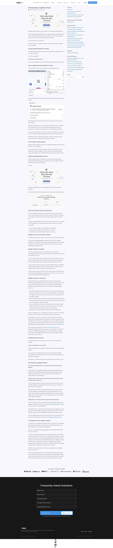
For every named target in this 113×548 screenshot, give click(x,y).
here (31, 165)
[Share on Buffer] (55, 543)
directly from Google (47, 354)
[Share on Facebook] (55, 547)
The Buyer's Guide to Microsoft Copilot (75, 27)
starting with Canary (55, 404)
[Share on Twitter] (55, 540)
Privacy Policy (80, 536)
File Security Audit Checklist (72, 52)
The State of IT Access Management (74, 63)
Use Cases (65, 2)
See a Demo (93, 2)
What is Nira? (46, 2)
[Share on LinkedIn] (55, 545)
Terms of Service (88, 536)
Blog (86, 531)
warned (37, 439)
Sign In (85, 2)
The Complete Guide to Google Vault (74, 29)
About (82, 531)
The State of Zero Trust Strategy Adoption (75, 67)
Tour (79, 2)
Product (52, 2)
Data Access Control (37, 2)
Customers (59, 2)
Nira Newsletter (70, 22)
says (36, 332)
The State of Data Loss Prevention (74, 65)
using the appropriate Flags (55, 417)
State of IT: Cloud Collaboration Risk (74, 61)
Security (90, 531)
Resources (73, 2)
